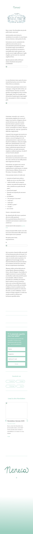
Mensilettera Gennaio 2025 (15, 421)
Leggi (8, 436)
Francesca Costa (11, 423)
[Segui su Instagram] (16, 516)
